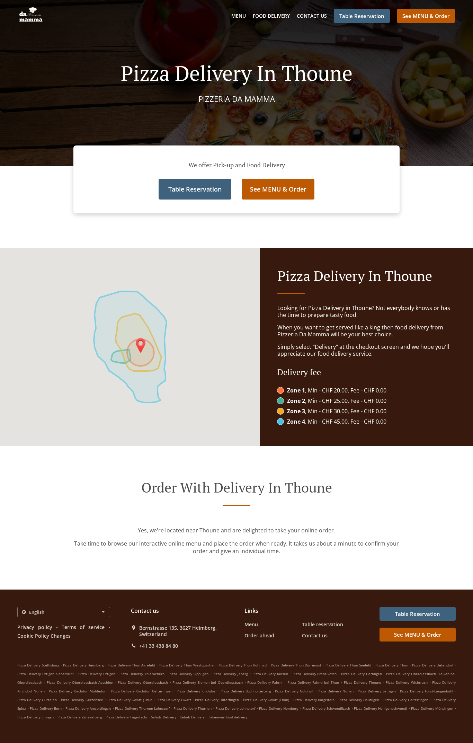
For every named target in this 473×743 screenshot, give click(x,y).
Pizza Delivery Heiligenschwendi (380, 708)
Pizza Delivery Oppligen (188, 673)
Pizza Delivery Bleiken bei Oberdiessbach (207, 682)
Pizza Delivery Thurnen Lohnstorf (142, 708)
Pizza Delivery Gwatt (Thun (129, 699)
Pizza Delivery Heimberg (83, 665)
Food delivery (271, 15)
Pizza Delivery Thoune (362, 682)
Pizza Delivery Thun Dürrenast (296, 665)
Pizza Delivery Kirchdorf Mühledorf (78, 691)
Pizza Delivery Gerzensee (82, 699)
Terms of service (83, 627)
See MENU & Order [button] (425, 15)
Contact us (312, 15)
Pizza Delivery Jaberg (230, 673)
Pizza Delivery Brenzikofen (315, 673)
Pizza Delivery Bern (46, 708)
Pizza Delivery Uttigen (96, 673)
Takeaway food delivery (227, 717)
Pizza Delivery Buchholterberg (245, 691)
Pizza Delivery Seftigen (376, 691)
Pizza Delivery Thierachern (141, 673)
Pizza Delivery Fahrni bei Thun (313, 682)
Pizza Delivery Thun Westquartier (187, 665)
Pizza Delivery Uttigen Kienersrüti (45, 673)
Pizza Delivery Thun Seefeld (348, 665)
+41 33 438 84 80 (158, 646)
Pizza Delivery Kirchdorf (196, 691)
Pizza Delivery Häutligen (359, 699)
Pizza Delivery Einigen (35, 717)
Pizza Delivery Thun (391, 665)
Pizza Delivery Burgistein (313, 699)
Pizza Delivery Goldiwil (294, 691)
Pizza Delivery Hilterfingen (217, 699)
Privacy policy (34, 627)
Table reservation (322, 624)
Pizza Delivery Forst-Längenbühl (426, 691)
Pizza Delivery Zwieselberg (79, 717)
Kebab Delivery (193, 717)
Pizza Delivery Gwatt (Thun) (266, 699)
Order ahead (259, 635)
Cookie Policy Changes (44, 636)
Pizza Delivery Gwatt (174, 699)
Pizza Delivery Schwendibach (326, 708)
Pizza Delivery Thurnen (192, 708)
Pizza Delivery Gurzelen (37, 699)
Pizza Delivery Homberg (278, 708)
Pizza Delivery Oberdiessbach (143, 682)
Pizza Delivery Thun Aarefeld (131, 665)
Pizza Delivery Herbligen (361, 673)
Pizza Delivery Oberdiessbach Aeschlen (80, 682)
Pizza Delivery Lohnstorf (235, 708)
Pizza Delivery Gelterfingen (405, 699)
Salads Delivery (164, 717)
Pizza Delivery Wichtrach (406, 682)
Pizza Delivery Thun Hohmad (243, 665)
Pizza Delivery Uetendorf (432, 665)
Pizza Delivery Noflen (335, 691)
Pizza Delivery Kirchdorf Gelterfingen (141, 691)
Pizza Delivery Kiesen (270, 673)
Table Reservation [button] (361, 15)
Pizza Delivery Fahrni (265, 682)
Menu (238, 15)
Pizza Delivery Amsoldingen (88, 708)
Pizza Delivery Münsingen (432, 708)
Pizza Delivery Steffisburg (38, 665)
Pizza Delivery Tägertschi (126, 717)
